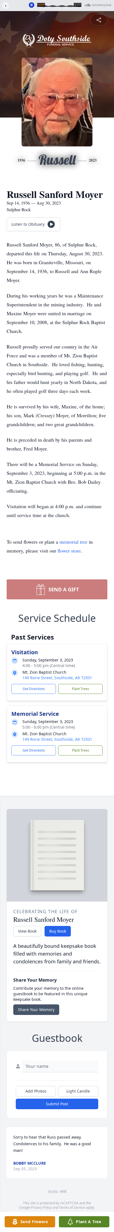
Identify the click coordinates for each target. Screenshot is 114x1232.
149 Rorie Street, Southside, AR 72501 (57, 677)
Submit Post (57, 1103)
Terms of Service (72, 1207)
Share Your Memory (36, 1009)
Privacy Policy (41, 1207)
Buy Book (57, 931)
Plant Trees (80, 688)
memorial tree (73, 541)
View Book (27, 931)
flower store (69, 550)
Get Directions (34, 688)
